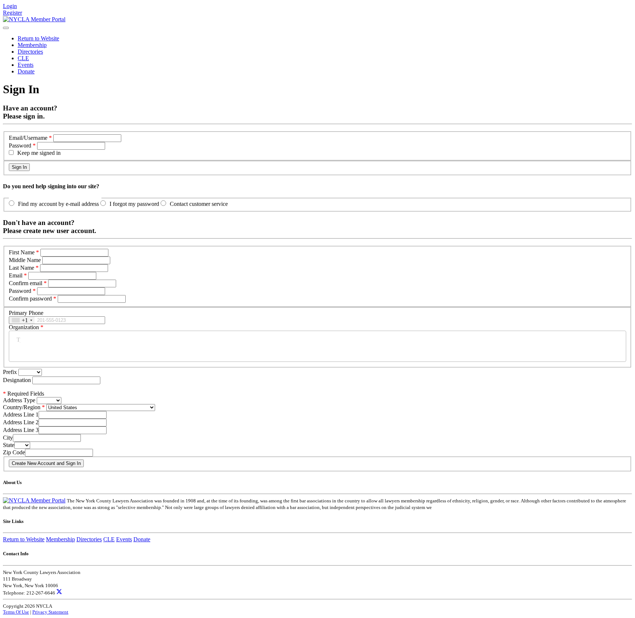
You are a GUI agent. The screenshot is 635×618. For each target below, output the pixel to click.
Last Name (21, 268)
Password (20, 145)
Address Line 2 (21, 422)
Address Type (19, 400)
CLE (23, 58)
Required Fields (23, 393)
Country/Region (21, 407)
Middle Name (25, 260)
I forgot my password (134, 204)
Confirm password (30, 298)
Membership (32, 45)
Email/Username (28, 138)
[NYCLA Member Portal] (34, 19)
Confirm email (25, 283)
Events (25, 65)
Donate (26, 71)
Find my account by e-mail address (58, 204)
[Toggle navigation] (6, 28)
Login (10, 6)
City (8, 438)
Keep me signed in (39, 153)
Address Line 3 (21, 430)
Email (15, 275)
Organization (24, 327)
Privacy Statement (50, 612)
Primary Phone (26, 313)
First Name (22, 252)
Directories (30, 51)
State (8, 445)
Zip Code (14, 452)
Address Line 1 (21, 414)
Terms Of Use (16, 612)
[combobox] (22, 320)
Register (12, 13)
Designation (17, 380)
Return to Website (38, 38)
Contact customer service (199, 204)
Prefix (10, 372)
